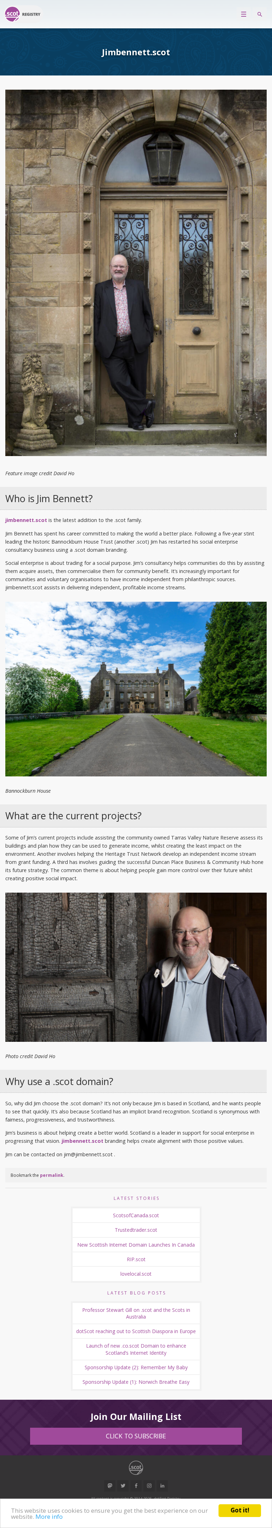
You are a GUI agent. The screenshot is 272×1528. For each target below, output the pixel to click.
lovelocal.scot (136, 1273)
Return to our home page (23, 14)
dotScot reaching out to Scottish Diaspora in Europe (136, 1331)
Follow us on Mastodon (109, 1486)
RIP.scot (136, 1259)
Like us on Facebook (136, 1486)
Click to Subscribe (136, 1436)
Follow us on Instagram (149, 1486)
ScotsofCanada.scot (136, 1215)
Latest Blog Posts (136, 1293)
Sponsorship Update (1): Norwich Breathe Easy (136, 1381)
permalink (51, 1175)
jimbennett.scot (26, 520)
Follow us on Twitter (123, 1486)
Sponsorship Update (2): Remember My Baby (136, 1367)
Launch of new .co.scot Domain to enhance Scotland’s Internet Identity (136, 1349)
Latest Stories (137, 1198)
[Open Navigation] (244, 14)
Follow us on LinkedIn (162, 1486)
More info (49, 1516)
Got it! (240, 1510)
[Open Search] (260, 14)
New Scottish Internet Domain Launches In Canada (136, 1244)
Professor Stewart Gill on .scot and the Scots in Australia (136, 1313)
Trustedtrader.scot (136, 1229)
